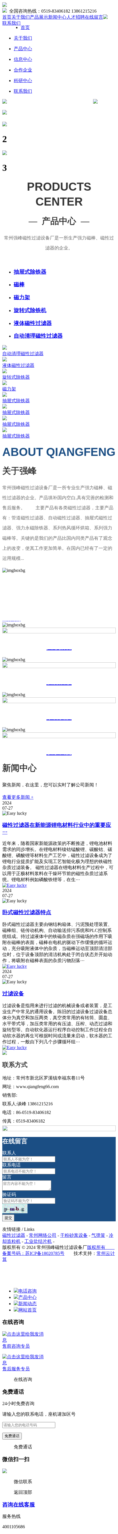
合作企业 (23, 69)
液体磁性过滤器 (33, 323)
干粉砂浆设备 (74, 1235)
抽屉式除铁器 (30, 272)
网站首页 (27, 1309)
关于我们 (20, 17)
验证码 (9, 1194)
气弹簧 (98, 1235)
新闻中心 (57, 17)
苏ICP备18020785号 (44, 1253)
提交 (8, 1218)
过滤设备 (13, 994)
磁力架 (22, 297)
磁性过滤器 (13, 1235)
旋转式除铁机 (30, 310)
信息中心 (23, 59)
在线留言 (94, 17)
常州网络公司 (42, 1235)
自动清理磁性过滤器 (38, 336)
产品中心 (23, 48)
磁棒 (19, 284)
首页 (6, 17)
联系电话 (11, 1164)
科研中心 (23, 80)
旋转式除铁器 (16, 377)
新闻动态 (27, 1303)
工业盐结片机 (38, 1241)
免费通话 (12, 1436)
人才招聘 (75, 17)
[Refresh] (14, 1208)
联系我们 (11, 23)
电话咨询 (27, 1291)
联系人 (9, 1152)
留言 (6, 1177)
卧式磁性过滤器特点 (26, 912)
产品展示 (39, 17)
